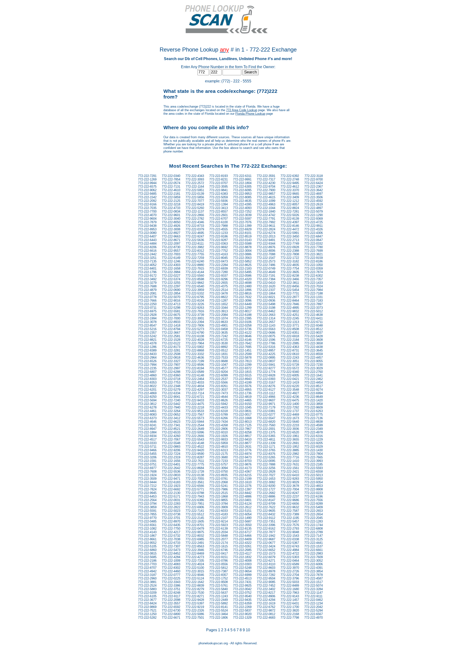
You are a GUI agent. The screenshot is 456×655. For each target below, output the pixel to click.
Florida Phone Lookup (250, 113)
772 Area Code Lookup (241, 110)
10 (248, 630)
